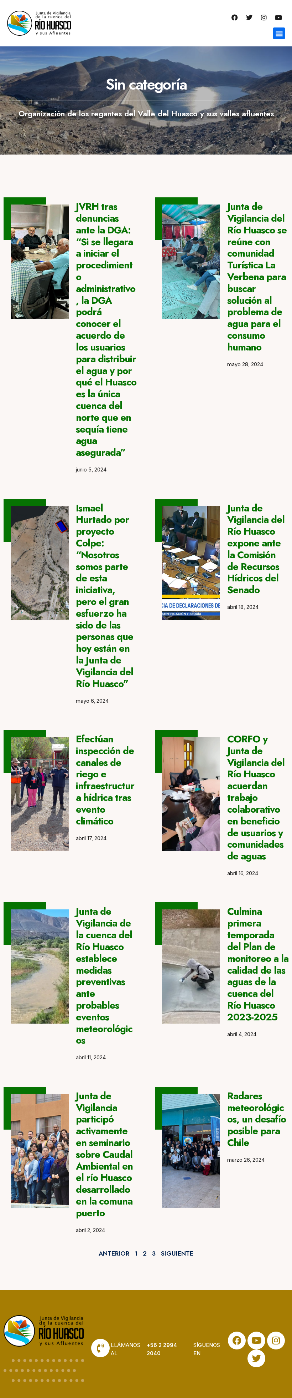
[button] (279, 33)
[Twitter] (249, 17)
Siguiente (177, 1253)
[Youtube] (278, 17)
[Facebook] (234, 17)
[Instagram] (263, 17)
